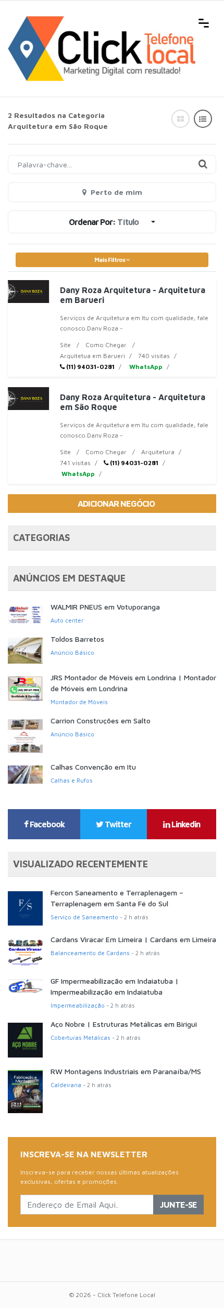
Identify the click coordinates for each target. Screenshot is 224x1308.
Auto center (67, 620)
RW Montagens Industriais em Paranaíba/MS (126, 1071)
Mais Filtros (110, 259)
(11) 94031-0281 (90, 367)
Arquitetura (158, 452)
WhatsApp (145, 367)
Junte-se (178, 1204)
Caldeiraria (66, 1084)
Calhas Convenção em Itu (93, 766)
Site (65, 345)
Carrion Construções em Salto (101, 720)
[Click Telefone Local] (101, 22)
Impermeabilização (78, 1005)
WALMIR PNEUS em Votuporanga (105, 606)
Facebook (46, 824)
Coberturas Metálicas (80, 1037)
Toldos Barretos (77, 639)
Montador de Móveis (79, 701)
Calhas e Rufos (72, 780)
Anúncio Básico (72, 652)
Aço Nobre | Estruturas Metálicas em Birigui (124, 1024)
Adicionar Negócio (116, 503)
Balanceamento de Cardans (90, 952)
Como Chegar (106, 345)
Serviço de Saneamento (84, 917)
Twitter (117, 824)
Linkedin (185, 824)
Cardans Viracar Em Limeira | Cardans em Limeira (133, 939)
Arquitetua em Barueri (92, 356)
